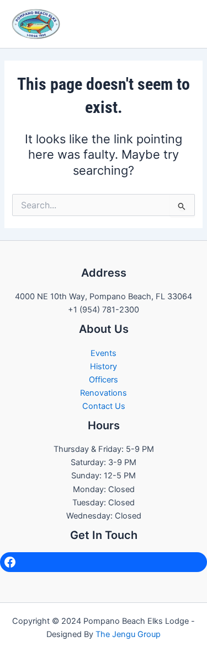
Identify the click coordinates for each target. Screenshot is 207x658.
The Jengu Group (128, 634)
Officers (103, 380)
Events (103, 353)
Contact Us (103, 406)
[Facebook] (103, 562)
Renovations (103, 393)
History (103, 366)
